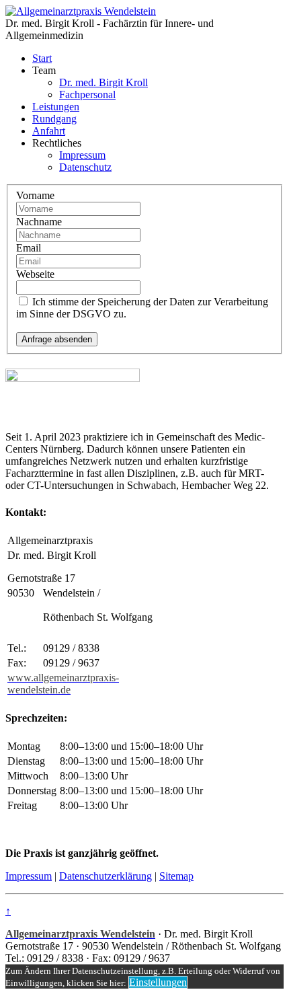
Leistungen (55, 106)
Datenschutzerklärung (105, 876)
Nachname (39, 221)
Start (42, 58)
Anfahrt (48, 131)
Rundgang (54, 118)
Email (28, 248)
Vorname (35, 195)
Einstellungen (158, 982)
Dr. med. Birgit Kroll (103, 82)
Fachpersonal (87, 94)
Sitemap (176, 876)
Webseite (35, 274)
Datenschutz (85, 167)
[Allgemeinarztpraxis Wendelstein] (80, 11)
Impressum (82, 155)
